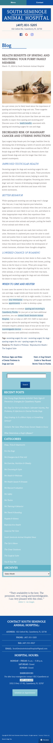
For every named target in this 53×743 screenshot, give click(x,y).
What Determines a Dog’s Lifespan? (18, 433)
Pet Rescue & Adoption (13, 488)
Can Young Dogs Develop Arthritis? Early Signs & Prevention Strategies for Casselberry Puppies (24, 400)
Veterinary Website (43, 735)
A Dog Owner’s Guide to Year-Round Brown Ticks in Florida (41, 360)
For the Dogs (9, 451)
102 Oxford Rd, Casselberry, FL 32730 (26, 29)
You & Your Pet (10, 562)
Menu (13, 2)
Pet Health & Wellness (20, 345)
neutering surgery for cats (17, 338)
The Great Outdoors (12, 549)
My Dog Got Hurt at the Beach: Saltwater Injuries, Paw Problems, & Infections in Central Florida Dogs (26, 409)
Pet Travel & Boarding (12, 512)
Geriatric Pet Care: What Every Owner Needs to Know (26, 427)
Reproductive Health (38, 345)
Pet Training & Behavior (13, 506)
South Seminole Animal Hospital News (20, 537)
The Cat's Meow (10, 543)
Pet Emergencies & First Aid (15, 457)
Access (46, 740)
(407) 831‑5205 (26, 25)
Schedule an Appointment (25, 693)
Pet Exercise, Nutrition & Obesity (17, 463)
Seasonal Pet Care (11, 531)
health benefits (26, 123)
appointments (14, 303)
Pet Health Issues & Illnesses (15, 482)
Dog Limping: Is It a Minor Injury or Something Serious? (23, 419)
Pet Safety (8, 494)
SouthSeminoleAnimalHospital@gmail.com (30, 648)
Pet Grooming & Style (13, 469)
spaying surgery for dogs (32, 341)
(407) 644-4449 (26, 680)
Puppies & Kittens (11, 518)
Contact (39, 2)
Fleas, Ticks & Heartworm (14, 445)
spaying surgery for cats (11, 341)
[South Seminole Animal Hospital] (26, 15)
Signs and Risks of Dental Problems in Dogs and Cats (12, 360)
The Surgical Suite (9, 348)
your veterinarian (15, 299)
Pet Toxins (8, 500)
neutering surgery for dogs (38, 338)
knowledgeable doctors (11, 329)
